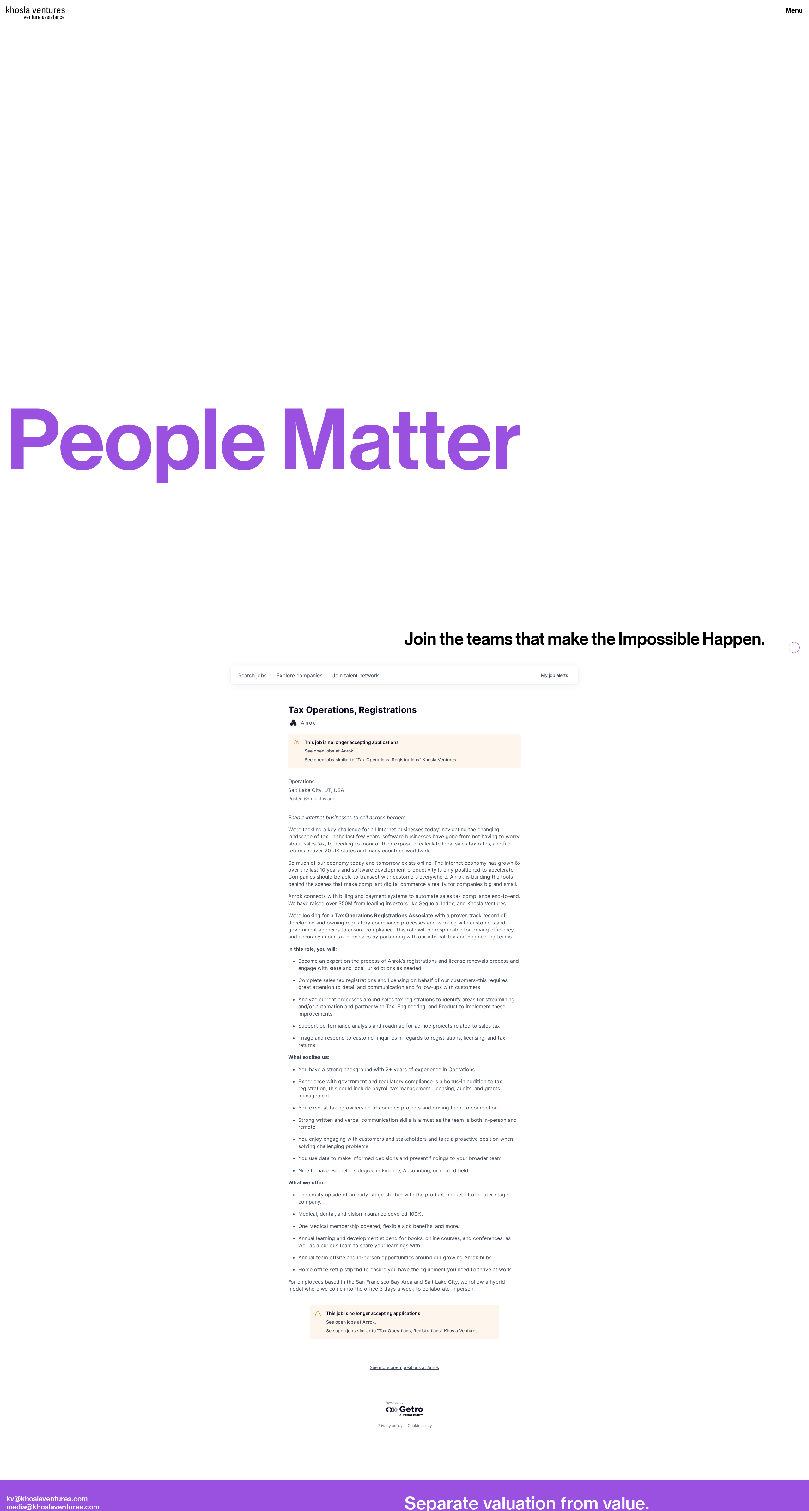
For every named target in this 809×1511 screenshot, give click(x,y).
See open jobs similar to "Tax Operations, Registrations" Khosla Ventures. (381, 759)
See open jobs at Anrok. (330, 750)
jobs (252, 675)
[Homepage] (35, 9)
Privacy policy (390, 1425)
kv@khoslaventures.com (47, 1498)
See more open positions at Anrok (404, 1367)
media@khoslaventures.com (52, 1506)
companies (299, 675)
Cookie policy (420, 1425)
